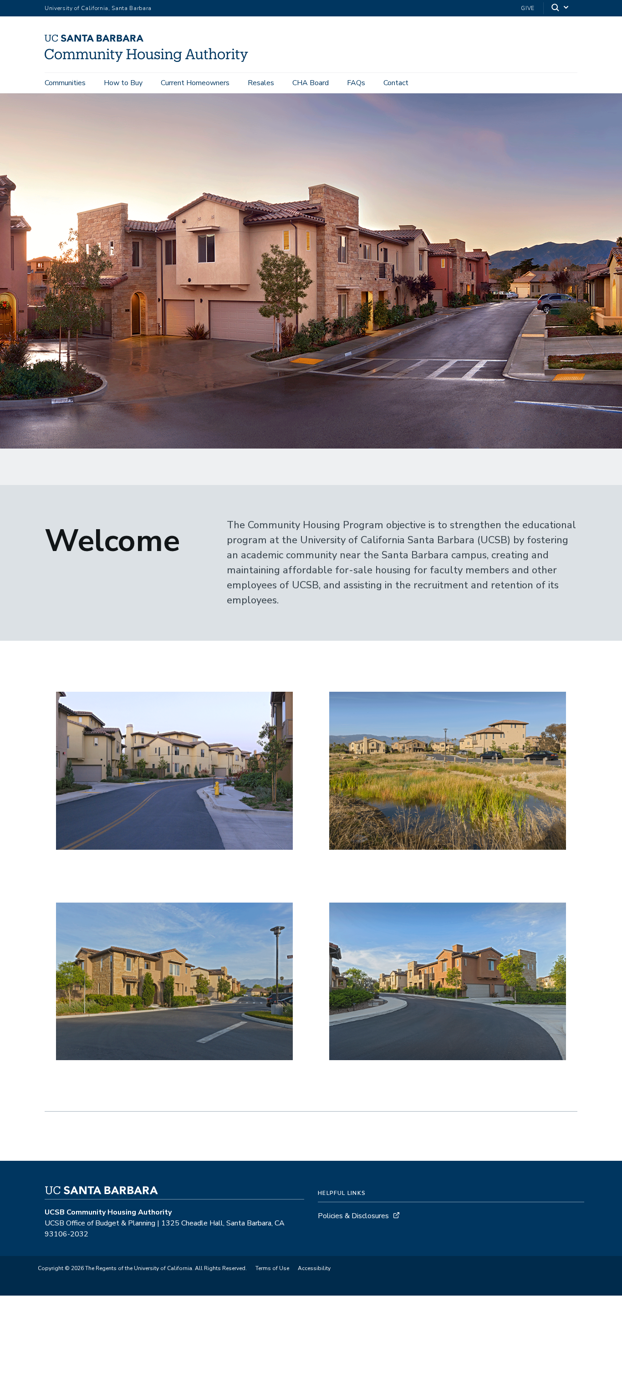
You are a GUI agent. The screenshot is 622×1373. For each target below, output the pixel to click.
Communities (65, 83)
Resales (261, 83)
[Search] (560, 8)
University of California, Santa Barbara (98, 8)
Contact (395, 83)
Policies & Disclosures (353, 1216)
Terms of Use (272, 1268)
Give (528, 8)
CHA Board (310, 83)
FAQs (356, 83)
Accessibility (314, 1268)
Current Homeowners (195, 83)
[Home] (150, 60)
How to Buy (123, 83)
